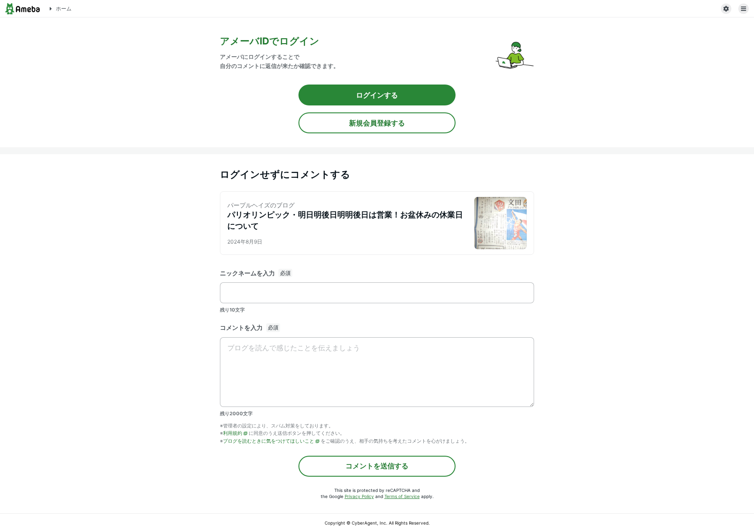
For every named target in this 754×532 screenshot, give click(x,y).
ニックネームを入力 (247, 273)
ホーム (64, 8)
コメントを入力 (241, 327)
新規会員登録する (377, 123)
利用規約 (232, 433)
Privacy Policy (359, 496)
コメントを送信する (377, 465)
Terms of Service (402, 496)
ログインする (377, 95)
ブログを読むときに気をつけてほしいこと (268, 441)
